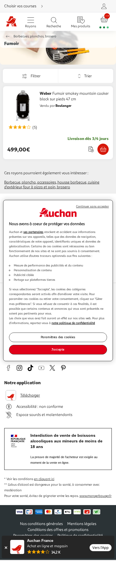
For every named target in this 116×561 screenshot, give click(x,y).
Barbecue (12, 182)
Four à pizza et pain (39, 187)
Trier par (62, 76)
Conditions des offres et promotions (58, 529)
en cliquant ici (44, 479)
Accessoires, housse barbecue (61, 182)
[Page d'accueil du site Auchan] (11, 21)
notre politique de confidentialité (73, 323)
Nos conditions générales (41, 523)
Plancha (29, 182)
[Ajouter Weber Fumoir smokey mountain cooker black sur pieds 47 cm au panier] (103, 149)
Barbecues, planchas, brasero (35, 36)
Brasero (63, 187)
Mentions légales (81, 523)
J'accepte (58, 349)
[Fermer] (5, 547)
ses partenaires (33, 232)
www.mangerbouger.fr (95, 496)
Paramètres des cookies (58, 337)
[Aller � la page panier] (104, 21)
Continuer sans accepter (92, 206)
